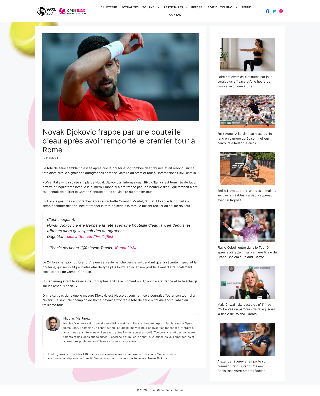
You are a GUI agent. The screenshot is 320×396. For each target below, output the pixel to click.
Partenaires (173, 7)
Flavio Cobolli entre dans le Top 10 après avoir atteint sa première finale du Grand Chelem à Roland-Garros (247, 252)
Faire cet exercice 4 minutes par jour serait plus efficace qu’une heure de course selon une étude (244, 81)
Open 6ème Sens (160, 390)
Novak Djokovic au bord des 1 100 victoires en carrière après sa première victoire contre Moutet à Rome (111, 354)
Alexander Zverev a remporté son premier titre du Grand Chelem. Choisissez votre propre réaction (242, 366)
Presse (196, 7)
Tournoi (148, 7)
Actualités (130, 7)
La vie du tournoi (219, 7)
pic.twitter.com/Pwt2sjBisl (90, 236)
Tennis (246, 7)
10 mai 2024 (125, 247)
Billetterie (109, 7)
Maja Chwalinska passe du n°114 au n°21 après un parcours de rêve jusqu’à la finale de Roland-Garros (246, 309)
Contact (176, 14)
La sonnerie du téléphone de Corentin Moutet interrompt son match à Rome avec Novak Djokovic (107, 358)
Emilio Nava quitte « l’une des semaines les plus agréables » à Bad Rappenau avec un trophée (246, 195)
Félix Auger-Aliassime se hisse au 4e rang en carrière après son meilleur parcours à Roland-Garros (244, 138)
